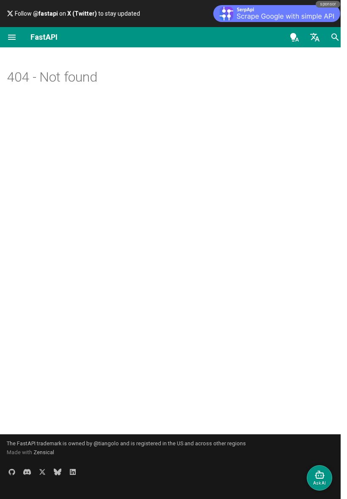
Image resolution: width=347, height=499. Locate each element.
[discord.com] (27, 472)
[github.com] (12, 472)
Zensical (43, 452)
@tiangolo (106, 443)
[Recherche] (335, 37)
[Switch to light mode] (294, 37)
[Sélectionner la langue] (314, 37)
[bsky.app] (57, 472)
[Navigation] (11, 37)
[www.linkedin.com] (73, 472)
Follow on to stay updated (77, 13)
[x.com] (42, 472)
